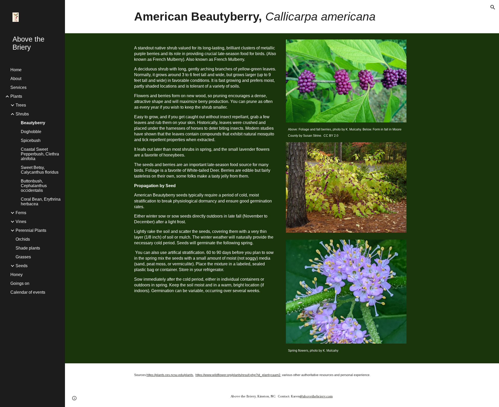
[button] (493, 7)
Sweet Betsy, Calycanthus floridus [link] (39, 169)
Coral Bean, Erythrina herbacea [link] (41, 201)
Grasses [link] (23, 257)
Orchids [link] (23, 239)
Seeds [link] (22, 266)
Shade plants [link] (28, 248)
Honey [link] (16, 274)
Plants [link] (16, 96)
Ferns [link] (21, 213)
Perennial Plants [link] (31, 230)
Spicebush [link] (31, 140)
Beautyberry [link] (33, 123)
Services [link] (18, 87)
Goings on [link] (19, 283)
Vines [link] (21, 221)
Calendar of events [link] (27, 292)
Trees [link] (21, 105)
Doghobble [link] (31, 131)
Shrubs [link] (22, 114)
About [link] (15, 78)
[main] (282, 16)
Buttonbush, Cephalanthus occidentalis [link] (34, 186)
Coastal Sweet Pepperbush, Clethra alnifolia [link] (40, 154)
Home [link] (16, 70)
